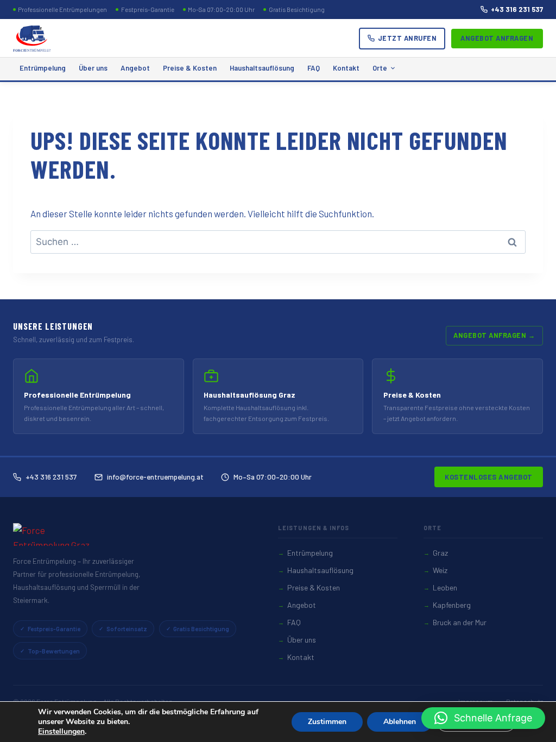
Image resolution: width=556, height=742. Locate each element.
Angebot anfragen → (494, 335)
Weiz (440, 570)
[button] (483, 718)
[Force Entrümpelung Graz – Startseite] (31, 39)
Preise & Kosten (190, 68)
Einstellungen (61, 732)
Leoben (445, 587)
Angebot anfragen (496, 38)
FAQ (313, 68)
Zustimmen (327, 721)
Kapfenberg (452, 604)
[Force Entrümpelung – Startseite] (56, 534)
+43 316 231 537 (517, 9)
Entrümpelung (43, 68)
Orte (379, 68)
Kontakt (346, 68)
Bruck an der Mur (459, 622)
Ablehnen (399, 721)
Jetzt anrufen (407, 38)
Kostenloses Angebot (489, 477)
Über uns (93, 68)
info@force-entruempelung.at (155, 476)
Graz (440, 552)
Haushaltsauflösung (262, 68)
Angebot (135, 68)
